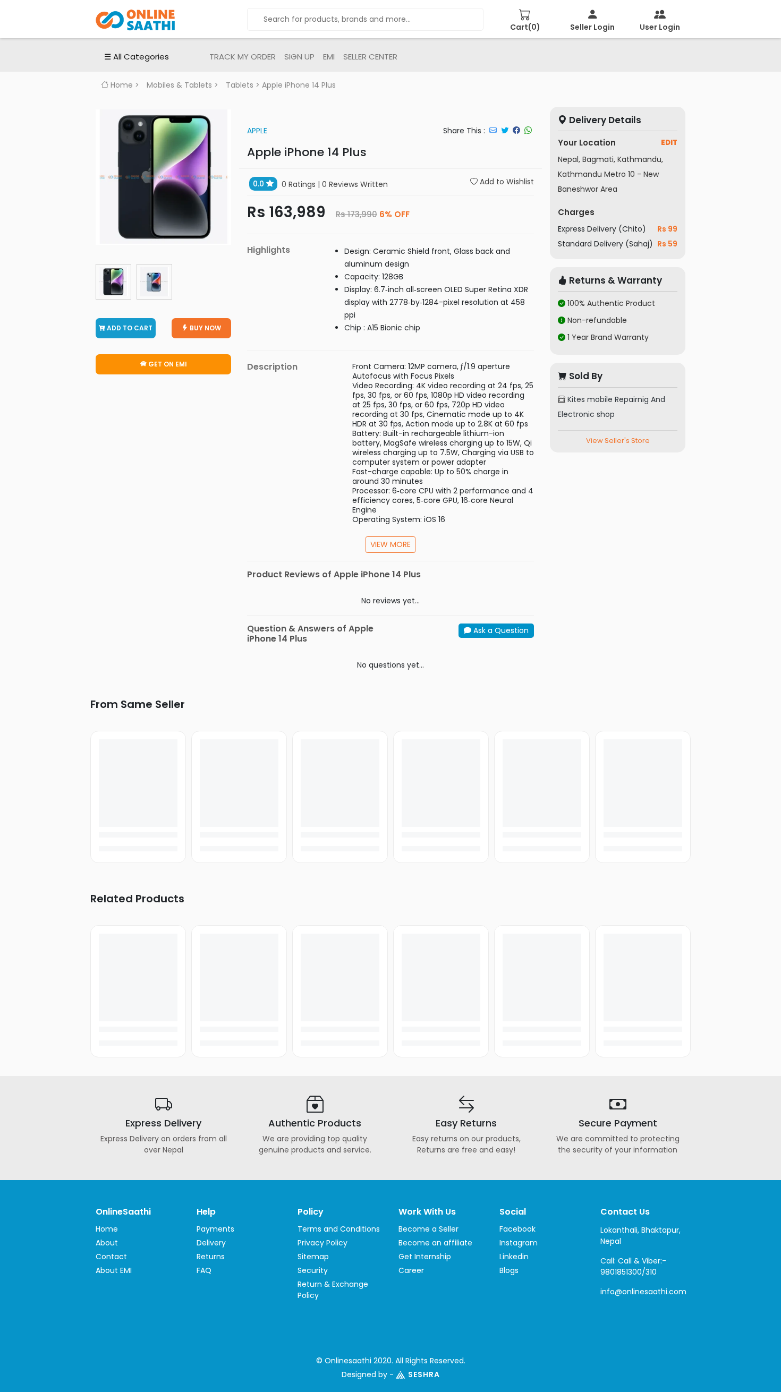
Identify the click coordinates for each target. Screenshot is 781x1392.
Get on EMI (167, 364)
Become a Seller (428, 1229)
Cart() (525, 27)
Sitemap (313, 1256)
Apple (257, 130)
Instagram (518, 1242)
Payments (215, 1229)
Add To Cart (128, 327)
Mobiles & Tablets (179, 85)
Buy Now (204, 327)
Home (120, 85)
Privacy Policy (322, 1242)
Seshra (424, 1374)
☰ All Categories (136, 56)
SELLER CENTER (370, 56)
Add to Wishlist (506, 181)
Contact (111, 1256)
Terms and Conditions (339, 1229)
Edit (669, 143)
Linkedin (514, 1256)
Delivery (211, 1242)
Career (411, 1270)
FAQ (204, 1270)
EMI (329, 56)
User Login (660, 27)
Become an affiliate (435, 1242)
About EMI (114, 1270)
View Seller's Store (618, 440)
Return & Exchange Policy (333, 1290)
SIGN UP (299, 56)
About (107, 1242)
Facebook (517, 1229)
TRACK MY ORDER (242, 56)
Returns (211, 1256)
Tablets (239, 85)
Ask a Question (500, 630)
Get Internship (424, 1256)
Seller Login (592, 27)
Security (313, 1270)
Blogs (509, 1270)
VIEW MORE (390, 544)
